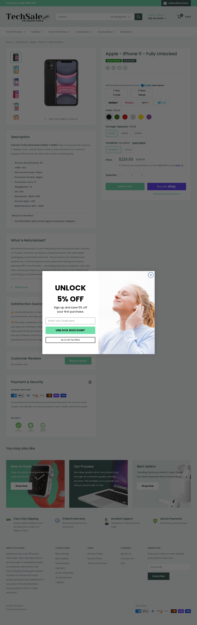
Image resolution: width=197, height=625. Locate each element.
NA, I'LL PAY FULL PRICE (70, 339)
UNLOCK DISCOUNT (70, 330)
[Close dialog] (150, 275)
